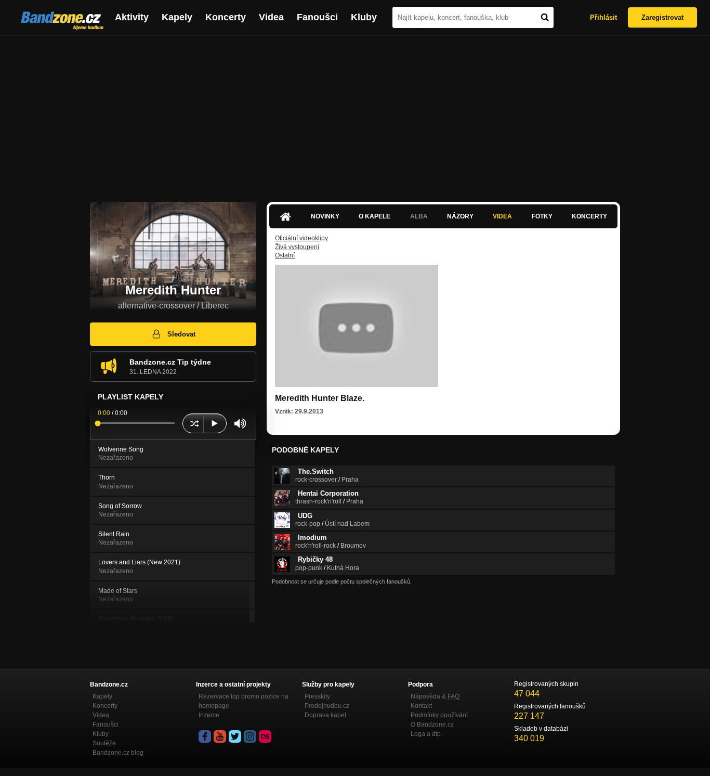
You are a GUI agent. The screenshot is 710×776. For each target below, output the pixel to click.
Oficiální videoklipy (301, 238)
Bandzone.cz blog (118, 752)
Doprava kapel (325, 715)
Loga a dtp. (426, 734)
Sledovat (181, 334)
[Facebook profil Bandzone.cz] (205, 736)
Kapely (177, 17)
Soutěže (104, 743)
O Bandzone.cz (432, 724)
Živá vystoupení (297, 247)
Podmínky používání (439, 715)
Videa (271, 17)
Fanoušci (317, 17)
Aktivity (132, 17)
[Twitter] (235, 736)
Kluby (364, 17)
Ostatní (285, 255)
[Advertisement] (355, 113)
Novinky (325, 216)
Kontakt (421, 705)
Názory (460, 216)
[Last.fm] (265, 736)
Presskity (317, 696)
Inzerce (209, 715)
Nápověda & (435, 696)
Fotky (542, 216)
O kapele (374, 216)
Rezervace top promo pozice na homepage (243, 701)
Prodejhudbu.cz (327, 705)
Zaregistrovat (662, 17)
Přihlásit (603, 17)
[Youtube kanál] (220, 736)
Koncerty (225, 17)
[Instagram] (250, 736)
